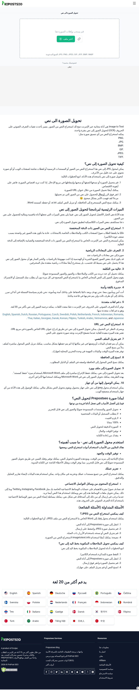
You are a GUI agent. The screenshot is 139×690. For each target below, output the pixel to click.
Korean (64, 318)
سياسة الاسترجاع (106, 673)
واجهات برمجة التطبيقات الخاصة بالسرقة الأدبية (64, 652)
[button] (134, 3)
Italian (36, 318)
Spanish (15, 314)
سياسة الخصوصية (106, 669)
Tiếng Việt (60, 620)
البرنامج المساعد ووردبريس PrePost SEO (62, 656)
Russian (33, 314)
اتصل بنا (102, 652)
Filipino (72, 318)
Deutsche (60, 593)
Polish (73, 314)
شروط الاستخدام (106, 678)
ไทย (12, 611)
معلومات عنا (104, 647)
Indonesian (107, 314)
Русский (82, 593)
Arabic (89, 318)
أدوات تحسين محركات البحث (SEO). (60, 660)
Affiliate (102, 660)
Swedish (64, 314)
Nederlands (61, 602)
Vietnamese (100, 318)
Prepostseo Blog (53, 647)
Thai (30, 318)
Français (82, 602)
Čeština (127, 593)
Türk (12, 620)
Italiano (36, 611)
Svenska (14, 602)
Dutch (24, 314)
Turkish (81, 318)
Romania (118, 314)
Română (127, 602)
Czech (55, 314)
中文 (103, 620)
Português (106, 593)
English (6, 314)
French (95, 314)
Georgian (46, 318)
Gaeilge (59, 611)
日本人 (81, 620)
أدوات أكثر (50, 665)
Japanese (118, 318)
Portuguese (44, 314)
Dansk (55, 318)
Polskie (36, 602)
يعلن (101, 656)
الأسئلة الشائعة (105, 665)
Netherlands (84, 314)
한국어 (104, 611)
